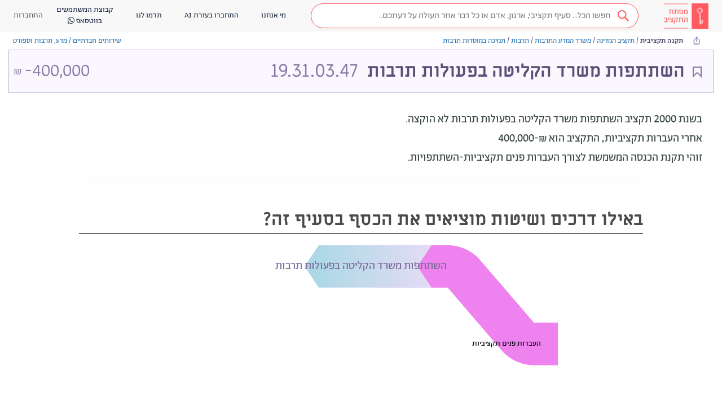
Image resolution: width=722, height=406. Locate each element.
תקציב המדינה (616, 41)
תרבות (520, 41)
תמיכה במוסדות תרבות (474, 41)
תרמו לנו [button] (149, 15)
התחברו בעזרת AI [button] (211, 15)
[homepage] (685, 15)
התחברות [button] (28, 15)
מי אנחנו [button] (273, 15)
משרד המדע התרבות (563, 41)
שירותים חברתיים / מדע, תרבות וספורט (67, 41)
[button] (475, 15)
